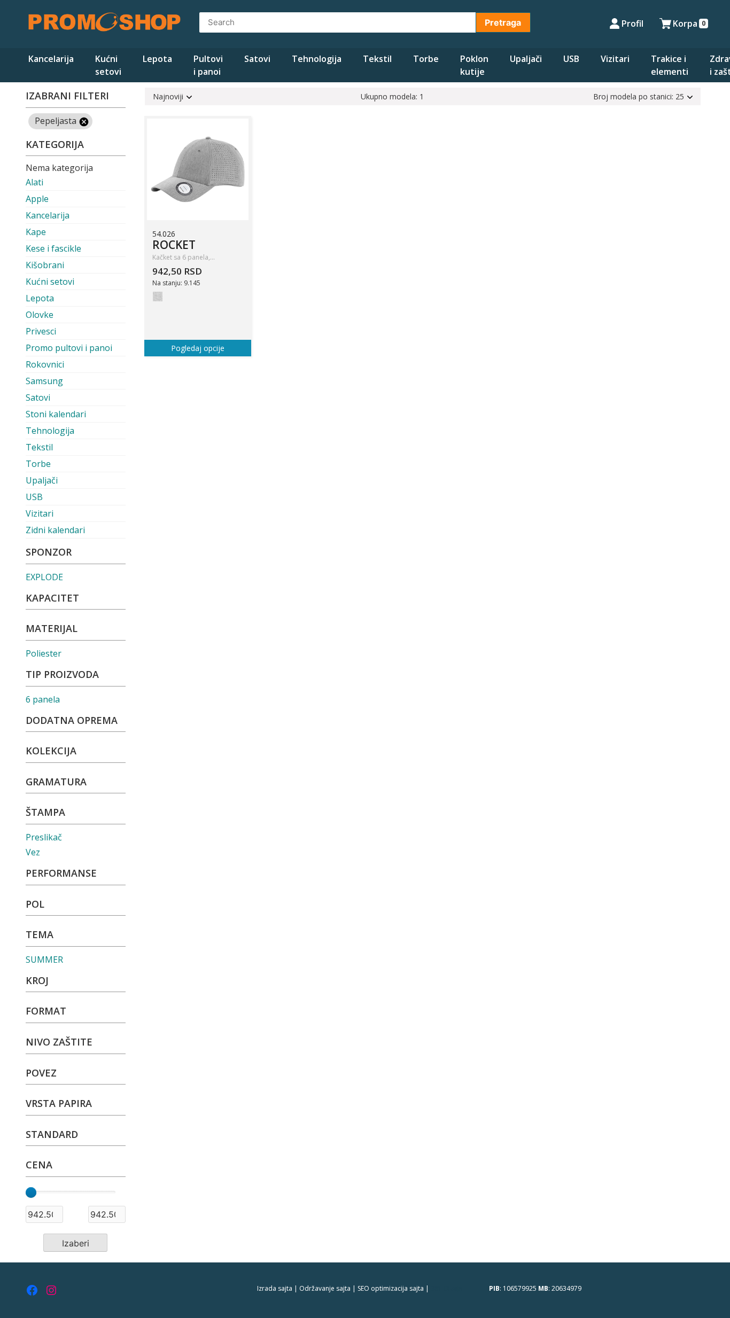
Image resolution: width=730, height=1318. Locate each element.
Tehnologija (316, 59)
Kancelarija (51, 59)
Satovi (257, 59)
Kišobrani (45, 265)
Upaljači (526, 59)
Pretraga (503, 22)
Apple (37, 199)
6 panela (43, 699)
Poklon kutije (474, 65)
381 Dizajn (446, 1288)
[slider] (31, 1192)
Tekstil (377, 59)
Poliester (43, 653)
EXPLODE (44, 577)
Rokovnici (45, 364)
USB (571, 59)
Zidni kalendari (55, 530)
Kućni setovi (108, 65)
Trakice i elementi (669, 65)
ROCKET (174, 244)
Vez (33, 852)
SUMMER (44, 959)
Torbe (426, 59)
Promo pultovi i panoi (69, 348)
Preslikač (44, 837)
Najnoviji (168, 96)
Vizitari (615, 59)
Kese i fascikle (53, 248)
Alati (34, 182)
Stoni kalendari (56, 414)
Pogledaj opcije (197, 348)
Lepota (157, 59)
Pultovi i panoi (208, 65)
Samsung (44, 381)
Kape (36, 232)
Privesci (41, 331)
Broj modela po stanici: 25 (638, 96)
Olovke (39, 315)
